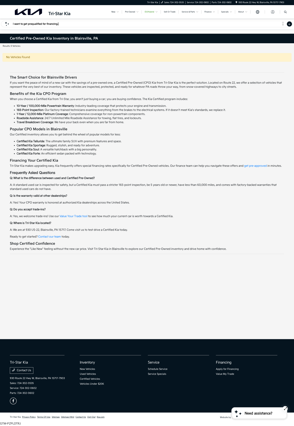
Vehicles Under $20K (92, 383)
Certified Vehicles (90, 378)
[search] (285, 12)
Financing (223, 362)
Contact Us (23, 370)
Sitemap (56, 417)
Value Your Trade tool (73, 216)
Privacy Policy (29, 417)
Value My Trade (225, 374)
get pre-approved (255, 166)
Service (153, 362)
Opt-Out (91, 417)
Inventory (87, 362)
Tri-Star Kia (15, 417)
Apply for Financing (227, 369)
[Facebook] (13, 401)
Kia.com (100, 417)
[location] (236, 2)
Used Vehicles (88, 374)
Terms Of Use (43, 417)
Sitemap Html (67, 417)
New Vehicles (87, 369)
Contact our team (49, 236)
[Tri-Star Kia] (42, 11)
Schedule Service (157, 369)
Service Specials (157, 374)
